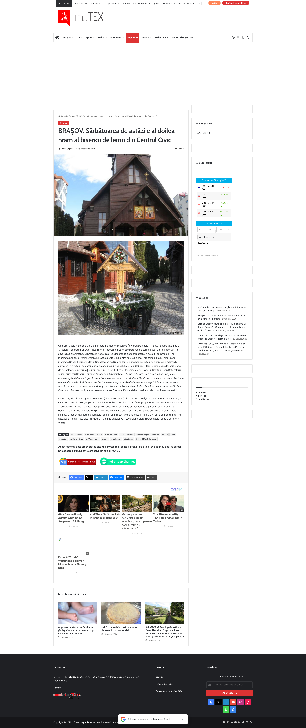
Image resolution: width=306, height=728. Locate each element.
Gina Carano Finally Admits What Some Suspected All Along (71, 518)
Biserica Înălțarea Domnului (147, 435)
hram (173, 435)
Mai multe (160, 37)
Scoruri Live (201, 392)
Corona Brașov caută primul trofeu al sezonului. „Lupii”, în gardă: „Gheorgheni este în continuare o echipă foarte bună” (222, 327)
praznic (105, 439)
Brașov (67, 37)
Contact (57, 687)
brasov (165, 435)
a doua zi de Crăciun (93, 435)
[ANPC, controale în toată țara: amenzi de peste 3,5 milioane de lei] (120, 613)
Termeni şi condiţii (164, 684)
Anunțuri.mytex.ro (182, 37)
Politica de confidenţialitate (168, 691)
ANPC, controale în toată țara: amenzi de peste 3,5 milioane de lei (120, 629)
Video (214, 3)
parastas (63, 439)
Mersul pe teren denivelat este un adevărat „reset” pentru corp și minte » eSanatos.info (137, 521)
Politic (101, 37)
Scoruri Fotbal (202, 399)
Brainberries (73, 526)
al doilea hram (111, 435)
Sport (89, 37)
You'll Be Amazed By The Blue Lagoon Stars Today (167, 518)
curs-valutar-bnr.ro (211, 255)
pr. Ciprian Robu (76, 439)
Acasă (63, 116)
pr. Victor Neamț (92, 439)
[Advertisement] (153, 68)
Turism (145, 37)
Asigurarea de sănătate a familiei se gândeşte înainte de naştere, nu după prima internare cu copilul (76, 630)
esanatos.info (137, 533)
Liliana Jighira (67, 148)
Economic (116, 37)
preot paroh (116, 439)
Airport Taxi (201, 396)
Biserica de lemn (126, 435)
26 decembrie (76, 435)
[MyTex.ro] (84, 18)
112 (78, 37)
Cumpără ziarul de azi (235, 3)
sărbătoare (128, 439)
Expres (131, 37)
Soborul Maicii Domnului (146, 439)
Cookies (159, 677)
